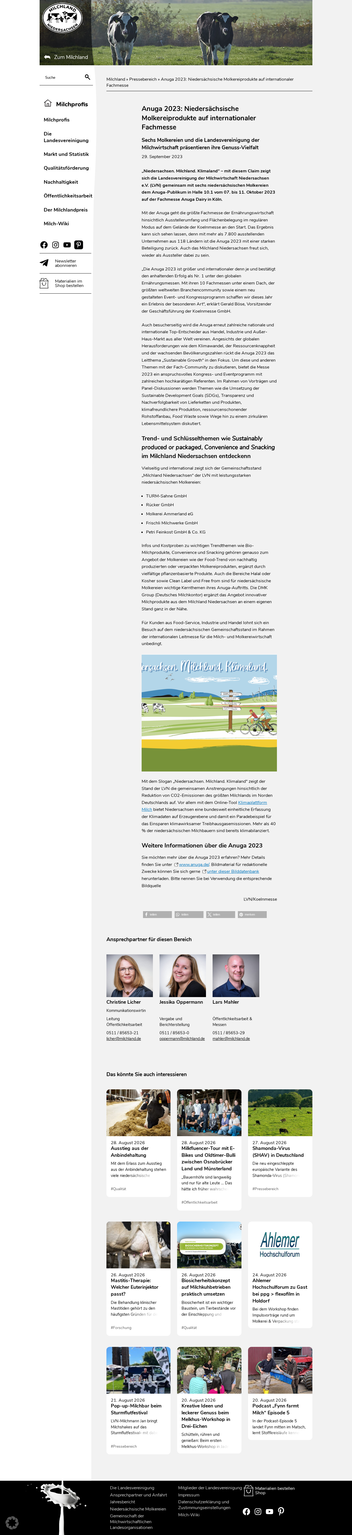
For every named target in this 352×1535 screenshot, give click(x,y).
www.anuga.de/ (194, 865)
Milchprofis (57, 119)
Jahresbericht (122, 1502)
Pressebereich (143, 79)
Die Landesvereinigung (66, 137)
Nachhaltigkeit (61, 181)
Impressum (188, 1495)
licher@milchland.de (123, 1038)
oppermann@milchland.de (182, 1038)
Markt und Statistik (66, 154)
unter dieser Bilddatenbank (233, 871)
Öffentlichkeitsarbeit (68, 195)
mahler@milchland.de (231, 1038)
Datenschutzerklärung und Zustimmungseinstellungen (204, 1505)
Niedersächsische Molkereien (138, 1509)
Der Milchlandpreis (66, 209)
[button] (157, 914)
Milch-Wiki (56, 223)
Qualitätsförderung (66, 167)
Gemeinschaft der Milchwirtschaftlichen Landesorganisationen (131, 1522)
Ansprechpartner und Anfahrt (138, 1495)
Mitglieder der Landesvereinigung (210, 1488)
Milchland (115, 79)
